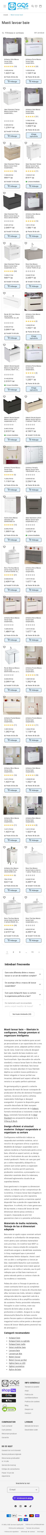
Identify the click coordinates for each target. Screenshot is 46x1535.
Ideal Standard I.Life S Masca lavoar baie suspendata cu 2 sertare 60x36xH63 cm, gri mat (33, 520)
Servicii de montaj (9, 1465)
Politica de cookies (32, 1401)
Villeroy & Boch (10, 1121)
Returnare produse (9, 1434)
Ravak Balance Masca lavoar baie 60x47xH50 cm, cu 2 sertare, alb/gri (11, 670)
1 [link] (7, 952)
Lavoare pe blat (15, 1354)
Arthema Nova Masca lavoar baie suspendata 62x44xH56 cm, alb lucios (11, 620)
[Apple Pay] (9, 1402)
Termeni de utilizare (33, 1528)
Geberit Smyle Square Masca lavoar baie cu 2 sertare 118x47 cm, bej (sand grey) (33, 419)
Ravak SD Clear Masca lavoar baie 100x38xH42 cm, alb (12, 316)
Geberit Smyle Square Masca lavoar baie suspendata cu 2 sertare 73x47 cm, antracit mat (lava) (11, 419)
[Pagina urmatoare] (39, 952)
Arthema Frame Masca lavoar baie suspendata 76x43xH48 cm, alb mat (12, 720)
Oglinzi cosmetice (16, 1366)
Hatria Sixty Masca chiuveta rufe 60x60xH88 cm (11, 519)
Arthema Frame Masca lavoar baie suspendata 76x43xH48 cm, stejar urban (34, 670)
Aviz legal (40, 1531)
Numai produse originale (11, 1454)
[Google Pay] (9, 1397)
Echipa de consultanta (11, 1469)
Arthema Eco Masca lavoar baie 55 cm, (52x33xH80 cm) (11, 870)
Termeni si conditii (32, 1387)
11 (32, 952)
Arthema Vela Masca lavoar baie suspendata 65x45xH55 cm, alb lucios (33, 770)
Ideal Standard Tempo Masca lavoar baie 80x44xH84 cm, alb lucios (33, 166)
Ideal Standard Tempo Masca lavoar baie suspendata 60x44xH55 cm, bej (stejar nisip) (12, 166)
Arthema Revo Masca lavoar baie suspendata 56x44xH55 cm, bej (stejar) (11, 820)
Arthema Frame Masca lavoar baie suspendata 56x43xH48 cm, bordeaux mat (12, 469)
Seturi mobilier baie (17, 1347)
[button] (4, 6)
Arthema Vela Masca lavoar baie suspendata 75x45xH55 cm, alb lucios (11, 61)
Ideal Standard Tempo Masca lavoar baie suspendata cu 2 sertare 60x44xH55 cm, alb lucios (12, 266)
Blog (26, 1405)
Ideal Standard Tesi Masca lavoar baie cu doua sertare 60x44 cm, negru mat (11, 216)
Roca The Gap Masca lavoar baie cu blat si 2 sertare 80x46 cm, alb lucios (11, 920)
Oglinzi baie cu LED (17, 1363)
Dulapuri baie (14, 1338)
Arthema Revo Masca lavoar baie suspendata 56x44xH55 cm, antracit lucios (33, 820)
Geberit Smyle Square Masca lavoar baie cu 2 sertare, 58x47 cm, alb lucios (11, 368)
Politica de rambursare (16, 1528)
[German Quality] (10, 1386)
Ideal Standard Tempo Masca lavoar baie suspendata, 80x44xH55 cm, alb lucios (12, 111)
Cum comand (7, 1426)
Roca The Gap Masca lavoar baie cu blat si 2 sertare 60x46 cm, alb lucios (11, 570)
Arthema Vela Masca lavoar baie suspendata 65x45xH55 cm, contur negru (34, 316)
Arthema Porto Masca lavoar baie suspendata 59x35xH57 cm (33, 368)
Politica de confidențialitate (35, 1524)
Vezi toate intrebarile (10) (22, 1014)
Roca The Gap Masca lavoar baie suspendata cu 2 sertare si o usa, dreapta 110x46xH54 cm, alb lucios (33, 920)
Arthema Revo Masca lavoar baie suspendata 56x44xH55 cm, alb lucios (11, 770)
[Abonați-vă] (36, 1490)
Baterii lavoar (14, 1357)
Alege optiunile (34, 135)
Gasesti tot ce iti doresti (11, 1450)
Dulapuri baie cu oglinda (19, 1341)
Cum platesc (7, 1430)
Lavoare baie (14, 1350)
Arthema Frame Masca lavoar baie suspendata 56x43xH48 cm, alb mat (34, 720)
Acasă (6, 15)
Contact (28, 1413)
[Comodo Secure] (9, 1411)
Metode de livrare (31, 1426)
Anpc (27, 1391)
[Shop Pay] (9, 1391)
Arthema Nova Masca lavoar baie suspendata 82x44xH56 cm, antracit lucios (33, 570)
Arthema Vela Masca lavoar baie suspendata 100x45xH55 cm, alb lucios (33, 216)
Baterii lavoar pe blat (18, 1360)
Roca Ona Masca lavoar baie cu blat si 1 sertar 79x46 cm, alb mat (33, 870)
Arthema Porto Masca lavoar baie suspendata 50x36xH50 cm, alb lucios (33, 61)
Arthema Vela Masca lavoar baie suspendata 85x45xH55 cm (33, 111)
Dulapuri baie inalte (17, 1344)
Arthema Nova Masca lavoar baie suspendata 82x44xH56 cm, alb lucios (33, 620)
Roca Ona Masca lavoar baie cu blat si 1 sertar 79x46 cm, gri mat (33, 266)
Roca (6, 1115)
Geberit (35, 1109)
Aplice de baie (15, 1369)
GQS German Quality (14, 1524)
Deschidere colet (31, 1430)
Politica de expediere (12, 1531)
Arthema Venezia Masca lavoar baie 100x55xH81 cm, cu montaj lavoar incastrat (33, 469)
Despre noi (29, 1409)
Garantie (5, 1437)
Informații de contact (28, 1531)
